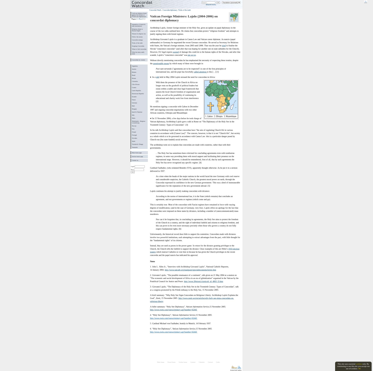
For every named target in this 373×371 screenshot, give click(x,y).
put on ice (192, 55)
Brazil (133, 75)
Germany (134, 103)
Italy (133, 115)
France (134, 100)
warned (176, 52)
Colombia (135, 81)
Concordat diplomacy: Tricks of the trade (177, 10)
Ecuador (134, 96)
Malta (133, 118)
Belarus (134, 72)
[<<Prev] (140, 19)
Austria (134, 69)
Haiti (133, 106)
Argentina (135, 66)
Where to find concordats (139, 49)
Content (192, 362)
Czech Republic (136, 90)
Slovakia (134, 138)
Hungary (134, 109)
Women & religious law (139, 34)
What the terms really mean (138, 53)
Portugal (134, 135)
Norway (134, 126)
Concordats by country (138, 60)
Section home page (137, 156)
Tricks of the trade (137, 43)
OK (359, 368)
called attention (200, 72)
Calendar (202, 362)
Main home (160, 362)
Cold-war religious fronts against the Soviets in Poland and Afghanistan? (139, 15)
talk (157, 77)
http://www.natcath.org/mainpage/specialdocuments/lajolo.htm (190, 270)
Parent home (171, 362)
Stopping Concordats (138, 46)
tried (224, 45)
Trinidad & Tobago (137, 144)
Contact (210, 362)
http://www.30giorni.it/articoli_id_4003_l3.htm (203, 281)
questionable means (161, 63)
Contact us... (135, 160)
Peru (133, 129)
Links (218, 362)
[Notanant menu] (234, 368)
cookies (359, 364)
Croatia (134, 87)
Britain (134, 78)
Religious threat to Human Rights (137, 30)
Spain (133, 141)
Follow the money (137, 37)
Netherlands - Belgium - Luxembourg (139, 122)
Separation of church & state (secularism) (138, 25)
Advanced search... (211, 4)
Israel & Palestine (137, 112)
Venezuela (135, 147)
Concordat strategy (137, 40)
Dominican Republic (138, 93)
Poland (134, 132)
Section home (183, 362)
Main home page (137, 153)
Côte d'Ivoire (135, 84)
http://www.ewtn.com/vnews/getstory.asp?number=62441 (173, 310)
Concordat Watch (155, 10)
